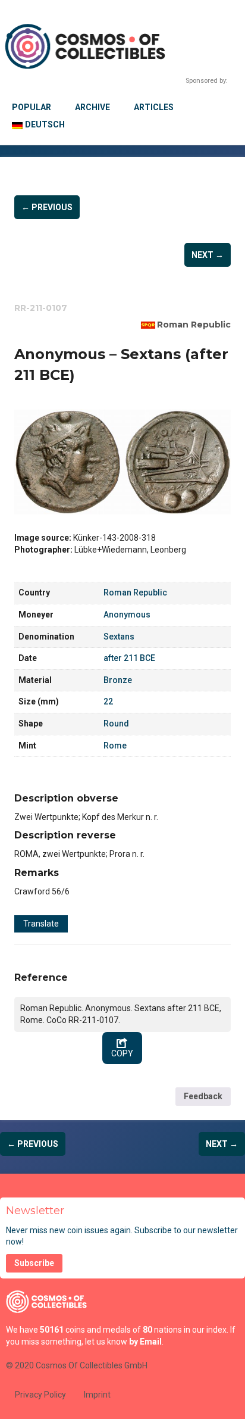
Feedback (203, 1096)
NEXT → (207, 255)
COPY (122, 1053)
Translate (41, 923)
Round (116, 723)
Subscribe (34, 1263)
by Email (145, 1341)
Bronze (117, 680)
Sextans (118, 636)
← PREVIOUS (47, 207)
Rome (115, 745)
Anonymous (126, 614)
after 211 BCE (129, 658)
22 (108, 701)
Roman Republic (194, 324)
